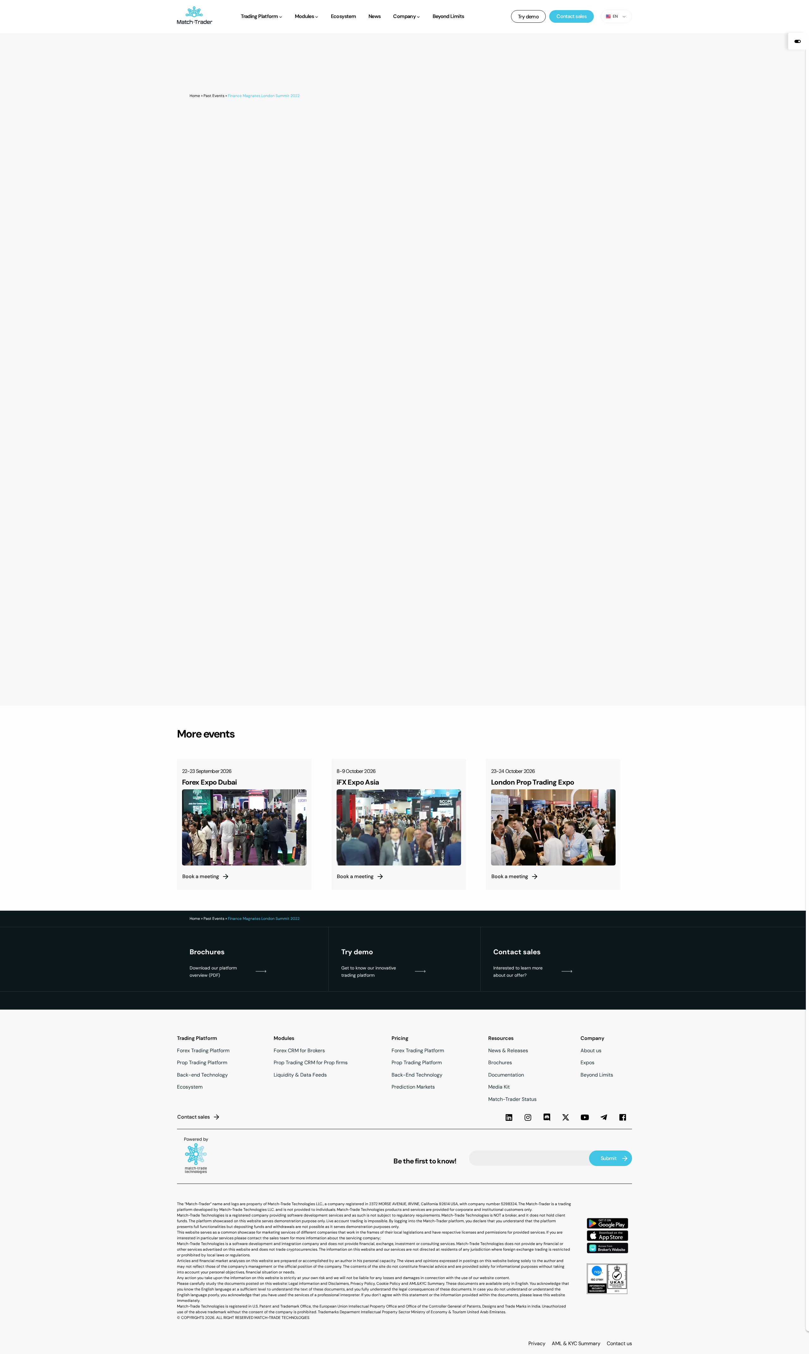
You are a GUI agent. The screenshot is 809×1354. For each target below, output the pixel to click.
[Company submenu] (418, 16)
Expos (587, 1062)
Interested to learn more (518, 968)
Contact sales (572, 16)
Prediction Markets (413, 1087)
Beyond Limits (597, 1075)
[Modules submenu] (316, 16)
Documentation (506, 1075)
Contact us (619, 1343)
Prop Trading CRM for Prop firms (311, 1062)
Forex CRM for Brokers (299, 1050)
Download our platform (213, 968)
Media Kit (499, 1087)
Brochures (500, 1062)
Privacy (536, 1343)
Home (195, 95)
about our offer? (509, 975)
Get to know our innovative (368, 968)
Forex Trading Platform (203, 1050)
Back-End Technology (417, 1075)
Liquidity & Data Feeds (300, 1075)
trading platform (357, 975)
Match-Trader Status (512, 1099)
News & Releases (508, 1050)
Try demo (528, 16)
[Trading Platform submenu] (280, 16)
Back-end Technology (202, 1075)
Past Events (214, 95)
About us (591, 1050)
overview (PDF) (205, 975)
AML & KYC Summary (576, 1343)
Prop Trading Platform (202, 1062)
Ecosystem (190, 1087)
